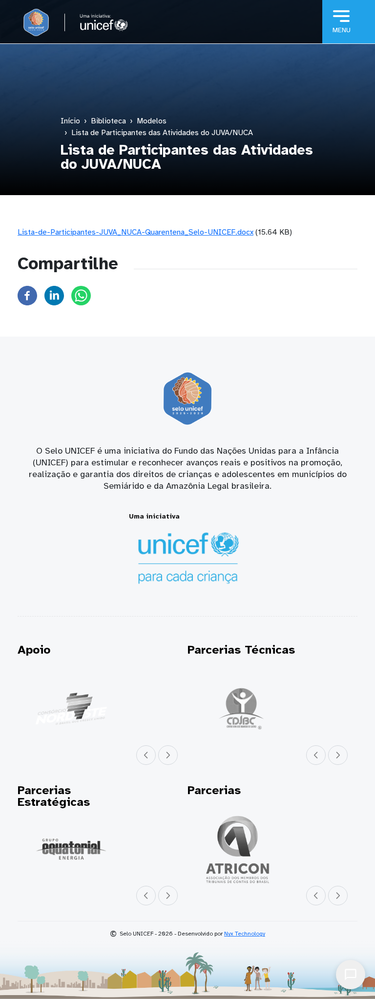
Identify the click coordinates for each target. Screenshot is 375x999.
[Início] (36, 22)
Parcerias (214, 790)
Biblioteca (108, 121)
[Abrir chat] (350, 974)
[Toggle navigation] (348, 21)
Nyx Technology (244, 933)
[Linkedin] (54, 295)
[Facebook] (27, 295)
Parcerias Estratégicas (54, 796)
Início (70, 121)
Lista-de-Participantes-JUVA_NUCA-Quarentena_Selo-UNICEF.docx (135, 232)
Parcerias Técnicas (241, 649)
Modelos (152, 121)
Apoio (34, 649)
